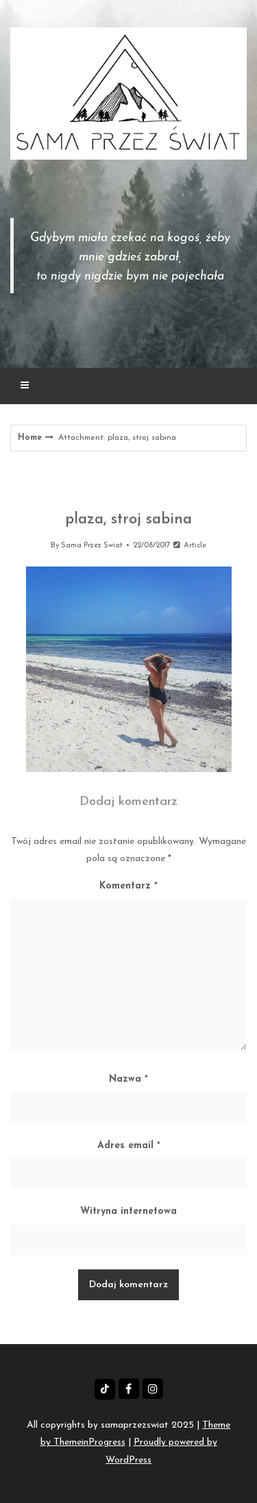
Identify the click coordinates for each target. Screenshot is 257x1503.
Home (30, 438)
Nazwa (128, 1079)
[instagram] (153, 1388)
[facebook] (129, 1388)
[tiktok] (105, 1389)
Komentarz (128, 886)
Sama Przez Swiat (92, 545)
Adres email (128, 1146)
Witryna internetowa (128, 1211)
